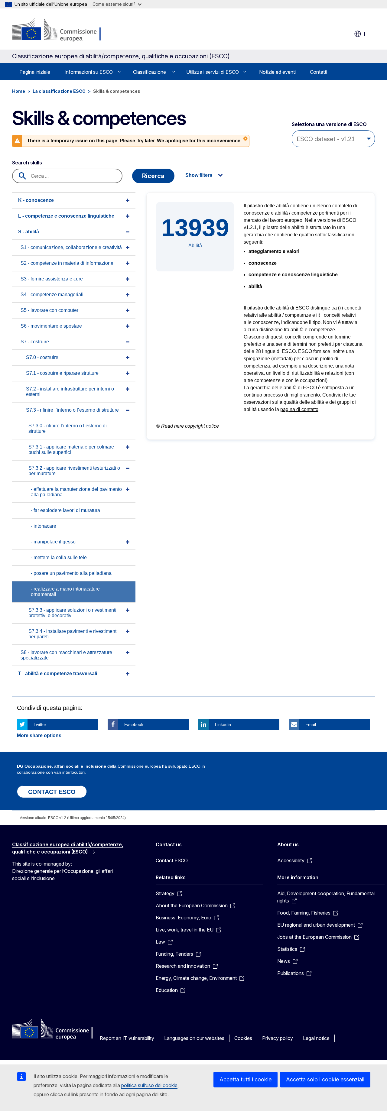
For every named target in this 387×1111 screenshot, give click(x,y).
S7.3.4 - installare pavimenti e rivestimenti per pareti (73, 634)
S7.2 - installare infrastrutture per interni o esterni (70, 391)
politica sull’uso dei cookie (149, 1085)
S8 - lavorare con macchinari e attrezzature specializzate (66, 655)
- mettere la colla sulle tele (59, 557)
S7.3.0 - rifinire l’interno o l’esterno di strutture (67, 428)
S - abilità (28, 231)
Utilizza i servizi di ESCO (212, 72)
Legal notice (316, 1038)
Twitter (40, 724)
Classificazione (149, 72)
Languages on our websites (194, 1038)
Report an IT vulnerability (127, 1038)
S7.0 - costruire (42, 357)
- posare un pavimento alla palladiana (71, 573)
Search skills (27, 163)
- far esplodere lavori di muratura (65, 510)
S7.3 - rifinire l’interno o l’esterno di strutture (72, 410)
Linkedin (223, 724)
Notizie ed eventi (277, 72)
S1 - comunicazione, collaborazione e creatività (71, 247)
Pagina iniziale (34, 72)
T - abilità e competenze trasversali (57, 673)
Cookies (243, 1038)
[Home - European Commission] (60, 30)
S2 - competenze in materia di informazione (67, 263)
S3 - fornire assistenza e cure (52, 278)
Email (310, 724)
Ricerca (153, 176)
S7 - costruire (35, 341)
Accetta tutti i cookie (246, 1079)
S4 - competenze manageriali (52, 294)
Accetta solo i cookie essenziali (325, 1079)
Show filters (198, 175)
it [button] (366, 34)
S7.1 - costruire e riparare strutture (62, 373)
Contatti (318, 72)
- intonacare (43, 526)
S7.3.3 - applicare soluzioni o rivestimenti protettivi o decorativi (72, 612)
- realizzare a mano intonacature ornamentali (65, 591)
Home (18, 91)
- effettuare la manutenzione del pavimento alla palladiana (76, 492)
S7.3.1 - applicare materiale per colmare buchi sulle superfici (71, 449)
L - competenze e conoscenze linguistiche (66, 216)
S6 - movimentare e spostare (51, 326)
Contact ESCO (172, 860)
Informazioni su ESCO (88, 72)
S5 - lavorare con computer (49, 310)
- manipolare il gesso (53, 541)
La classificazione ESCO (59, 91)
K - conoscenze (36, 200)
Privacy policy (277, 1038)
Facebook (133, 724)
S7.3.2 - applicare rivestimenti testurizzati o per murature (74, 470)
